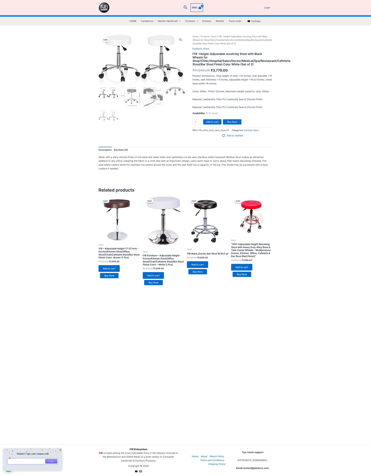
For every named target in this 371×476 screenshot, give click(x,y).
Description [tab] (105, 149)
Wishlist (220, 21)
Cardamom (147, 21)
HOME (133, 21)
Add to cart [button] (109, 268)
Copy (51, 461)
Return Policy (217, 456)
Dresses (206, 21)
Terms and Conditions (212, 460)
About (204, 456)
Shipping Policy (216, 464)
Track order (235, 21)
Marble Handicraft (168, 21)
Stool (213, 36)
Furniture (190, 21)
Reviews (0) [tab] (121, 149)
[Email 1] (140, 471)
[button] (185, 7)
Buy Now (232, 121)
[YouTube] (136, 471)
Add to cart (212, 121)
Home (195, 36)
